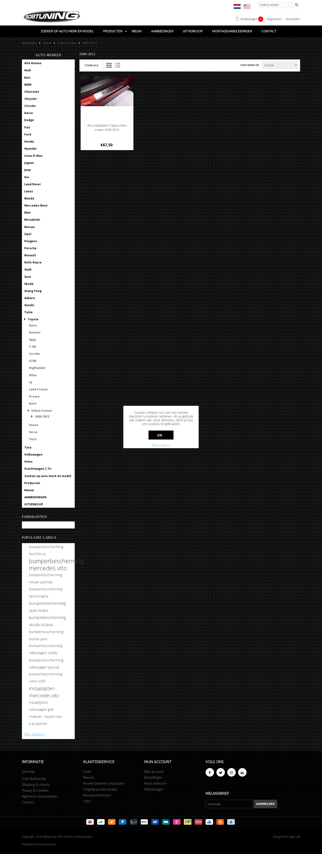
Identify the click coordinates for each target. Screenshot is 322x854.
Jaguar (29, 163)
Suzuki (29, 305)
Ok (159, 435)
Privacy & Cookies (35, 790)
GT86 (32, 361)
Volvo (28, 462)
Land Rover (32, 184)
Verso (33, 432)
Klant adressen (155, 783)
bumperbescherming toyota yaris (46, 635)
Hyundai (30, 149)
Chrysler (30, 99)
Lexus (28, 191)
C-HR (32, 347)
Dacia (28, 113)
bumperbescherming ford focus (46, 550)
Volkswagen (33, 454)
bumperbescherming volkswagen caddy (45, 649)
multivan (35, 716)
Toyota (33, 319)
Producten (112, 31)
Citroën (30, 106)
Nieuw (137, 31)
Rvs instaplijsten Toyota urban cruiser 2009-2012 (107, 127)
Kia (26, 177)
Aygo (32, 340)
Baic (27, 78)
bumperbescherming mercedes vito (56, 564)
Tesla (28, 312)
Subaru (29, 298)
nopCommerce (47, 844)
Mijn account (154, 771)
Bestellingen (153, 777)
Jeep (27, 170)
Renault (30, 255)
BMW (28, 85)
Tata (27, 447)
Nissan (29, 227)
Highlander (37, 368)
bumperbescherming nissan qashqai (45, 578)
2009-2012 (42, 416)
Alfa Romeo (32, 63)
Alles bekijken (34, 734)
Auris (33, 325)
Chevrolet (31, 92)
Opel (27, 234)
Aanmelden (292, 19)
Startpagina (29, 43)
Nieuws (88, 777)
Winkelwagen (154, 789)
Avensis (35, 332)
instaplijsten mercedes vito (44, 692)
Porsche (30, 248)
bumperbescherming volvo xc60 (45, 677)
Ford (27, 134)
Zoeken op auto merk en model (67, 31)
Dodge (29, 120)
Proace (34, 396)
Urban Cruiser (41, 411)
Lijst (117, 65)
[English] (247, 6)
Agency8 (294, 837)
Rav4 (32, 404)
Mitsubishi (32, 220)
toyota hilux (53, 716)
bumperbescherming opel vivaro (47, 606)
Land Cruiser (38, 389)
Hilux (33, 375)
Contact (269, 31)
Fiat (27, 127)
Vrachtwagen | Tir (38, 469)
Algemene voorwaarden (40, 796)
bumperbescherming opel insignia (45, 592)
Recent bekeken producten (103, 783)
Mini (27, 213)
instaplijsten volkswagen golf (41, 706)
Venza (33, 425)
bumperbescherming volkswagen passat (46, 663)
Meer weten (161, 445)
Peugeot (30, 241)
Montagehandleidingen (232, 31)
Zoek (87, 771)
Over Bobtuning (33, 778)
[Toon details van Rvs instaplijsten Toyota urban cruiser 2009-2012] (107, 91)
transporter (38, 723)
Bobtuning (32, 525)
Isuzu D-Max (33, 156)
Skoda (28, 284)
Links (87, 801)
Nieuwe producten (97, 795)
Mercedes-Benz (36, 205)
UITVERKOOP (193, 31)
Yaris (33, 439)
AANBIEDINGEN (162, 31)
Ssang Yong (32, 291)
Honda (29, 142)
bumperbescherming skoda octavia (47, 621)
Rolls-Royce (33, 262)
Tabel (109, 65)
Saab (28, 269)
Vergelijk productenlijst (100, 789)
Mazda (29, 198)
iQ (30, 382)
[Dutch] (237, 6)
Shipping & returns (36, 784)
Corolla (34, 354)
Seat (27, 277)
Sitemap (28, 771)
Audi (27, 70)
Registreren (274, 19)
